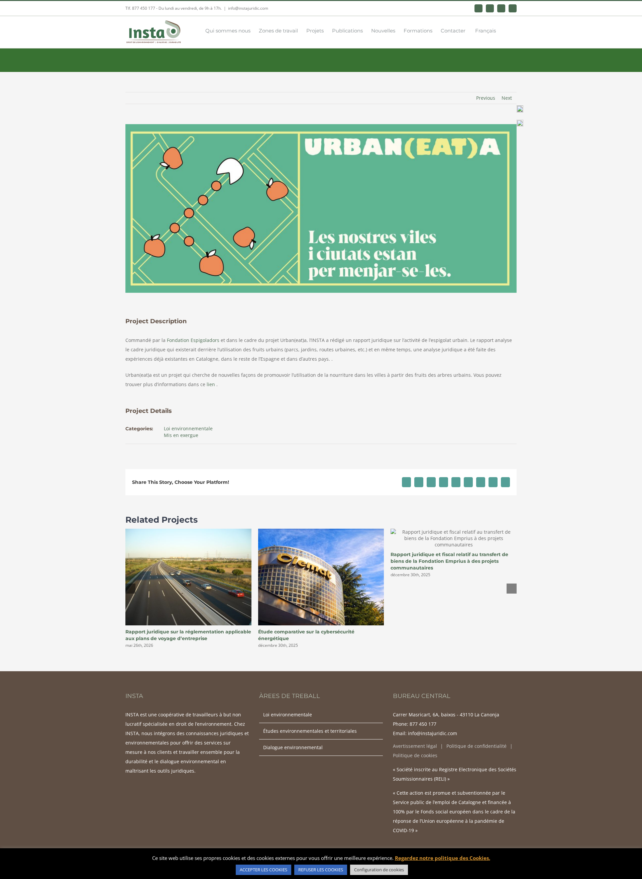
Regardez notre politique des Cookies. (442, 858)
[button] (506, 30)
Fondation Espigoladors (193, 340)
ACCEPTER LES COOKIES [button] (263, 870)
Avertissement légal (415, 746)
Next (507, 98)
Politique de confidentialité (476, 746)
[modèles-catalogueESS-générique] (520, 122)
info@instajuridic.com (248, 8)
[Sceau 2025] (520, 107)
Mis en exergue (181, 435)
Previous (485, 98)
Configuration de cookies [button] (379, 870)
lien (211, 384)
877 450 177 (423, 724)
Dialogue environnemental (293, 747)
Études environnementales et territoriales (310, 731)
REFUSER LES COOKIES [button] (320, 870)
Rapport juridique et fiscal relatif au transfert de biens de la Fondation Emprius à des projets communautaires (449, 561)
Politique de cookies (415, 755)
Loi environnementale (188, 428)
